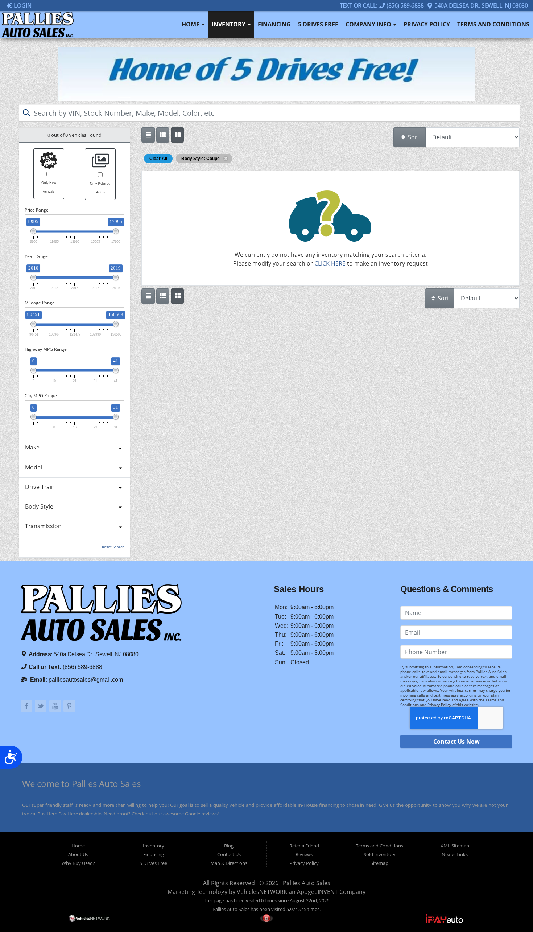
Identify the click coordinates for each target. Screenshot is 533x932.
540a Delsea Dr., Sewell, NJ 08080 (480, 5)
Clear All (158, 158)
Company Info (369, 24)
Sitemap (379, 863)
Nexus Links (455, 854)
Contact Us (229, 854)
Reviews (304, 854)
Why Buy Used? (78, 863)
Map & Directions (228, 863)
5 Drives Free (318, 24)
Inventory (229, 24)
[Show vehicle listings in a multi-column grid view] (177, 135)
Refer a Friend (304, 845)
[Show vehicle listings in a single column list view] (147, 135)
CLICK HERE (330, 263)
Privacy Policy (427, 24)
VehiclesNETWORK (262, 892)
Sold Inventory (380, 854)
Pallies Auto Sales (306, 883)
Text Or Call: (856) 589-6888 (382, 5)
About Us (78, 854)
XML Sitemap (455, 845)
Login (22, 5)
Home (191, 24)
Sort (413, 137)
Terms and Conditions (493, 24)
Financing (274, 24)
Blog (229, 845)
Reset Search (113, 547)
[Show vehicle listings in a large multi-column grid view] (162, 135)
